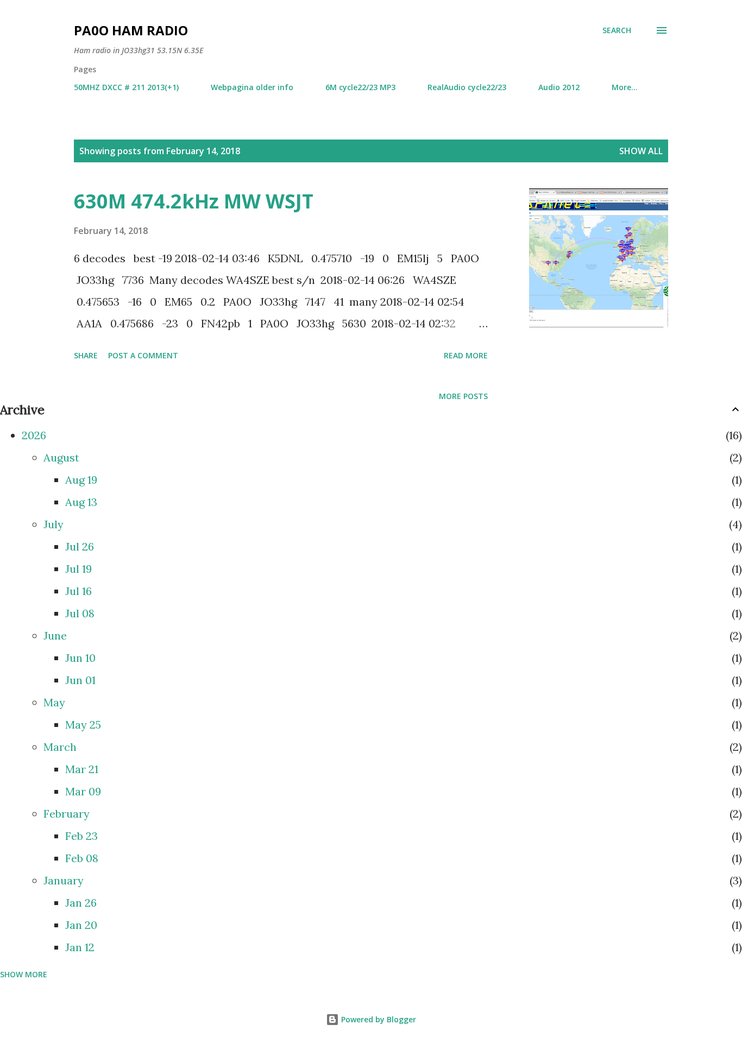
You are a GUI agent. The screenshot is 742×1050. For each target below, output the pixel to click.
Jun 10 (80, 658)
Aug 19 (81, 479)
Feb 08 (81, 858)
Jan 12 (80, 947)
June (55, 635)
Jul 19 (78, 568)
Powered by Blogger (377, 1019)
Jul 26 (79, 546)
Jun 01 (80, 680)
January (63, 880)
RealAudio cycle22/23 (466, 87)
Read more (466, 355)
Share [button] (86, 355)
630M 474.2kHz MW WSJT (193, 201)
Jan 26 (81, 902)
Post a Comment (143, 355)
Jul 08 (80, 613)
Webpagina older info (252, 87)
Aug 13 (81, 502)
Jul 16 (78, 591)
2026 (34, 435)
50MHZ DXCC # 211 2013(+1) (126, 87)
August (61, 457)
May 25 (83, 724)
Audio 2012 (559, 87)
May (54, 702)
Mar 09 (83, 791)
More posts (463, 396)
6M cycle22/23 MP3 (360, 87)
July (53, 524)
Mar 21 (81, 769)
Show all (641, 151)
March (60, 747)
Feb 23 (81, 836)
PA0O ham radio (131, 30)
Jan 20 (81, 925)
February (66, 813)
